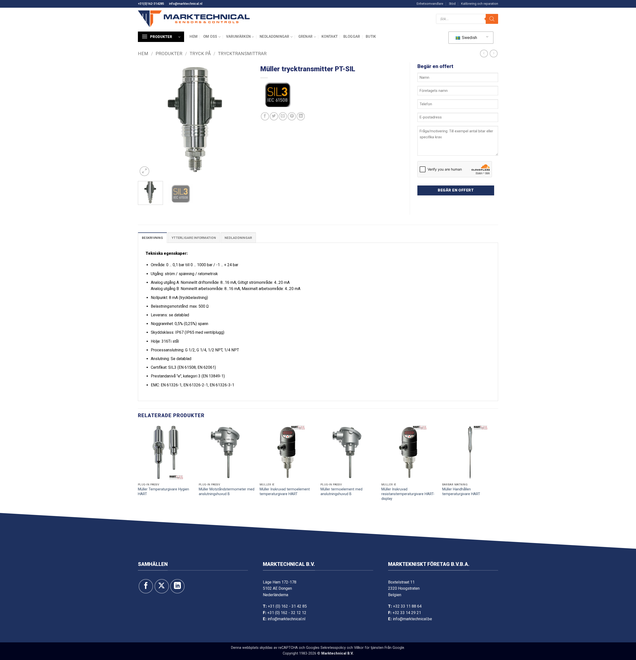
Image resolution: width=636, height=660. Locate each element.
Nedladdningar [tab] (238, 238)
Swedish (469, 37)
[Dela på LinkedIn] (301, 116)
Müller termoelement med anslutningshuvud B (341, 491)
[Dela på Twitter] (274, 116)
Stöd (452, 3)
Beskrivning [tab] (152, 238)
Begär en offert (456, 190)
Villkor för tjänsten (369, 648)
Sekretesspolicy (333, 648)
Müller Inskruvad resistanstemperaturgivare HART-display (408, 494)
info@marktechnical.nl (185, 3)
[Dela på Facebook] (265, 116)
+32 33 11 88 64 (407, 606)
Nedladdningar (274, 37)
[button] (161, 37)
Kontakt (329, 37)
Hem (194, 37)
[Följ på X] (162, 586)
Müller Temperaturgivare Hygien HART (163, 491)
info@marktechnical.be (412, 619)
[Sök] (492, 19)
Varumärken (238, 37)
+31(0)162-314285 (151, 3)
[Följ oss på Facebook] (146, 586)
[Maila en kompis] (283, 116)
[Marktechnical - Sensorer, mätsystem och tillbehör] (194, 18)
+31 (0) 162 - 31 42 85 (287, 606)
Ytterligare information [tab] (194, 238)
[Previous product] (493, 53)
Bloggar (351, 37)
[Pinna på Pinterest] (292, 116)
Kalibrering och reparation (479, 3)
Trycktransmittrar (242, 53)
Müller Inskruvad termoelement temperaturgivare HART (285, 491)
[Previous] (146, 119)
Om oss (210, 37)
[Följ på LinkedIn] (177, 586)
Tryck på (200, 53)
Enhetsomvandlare (430, 3)
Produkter (169, 53)
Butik (371, 37)
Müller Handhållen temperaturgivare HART (461, 491)
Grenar (305, 37)
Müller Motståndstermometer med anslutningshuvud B (226, 491)
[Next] (244, 119)
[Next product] (484, 53)
